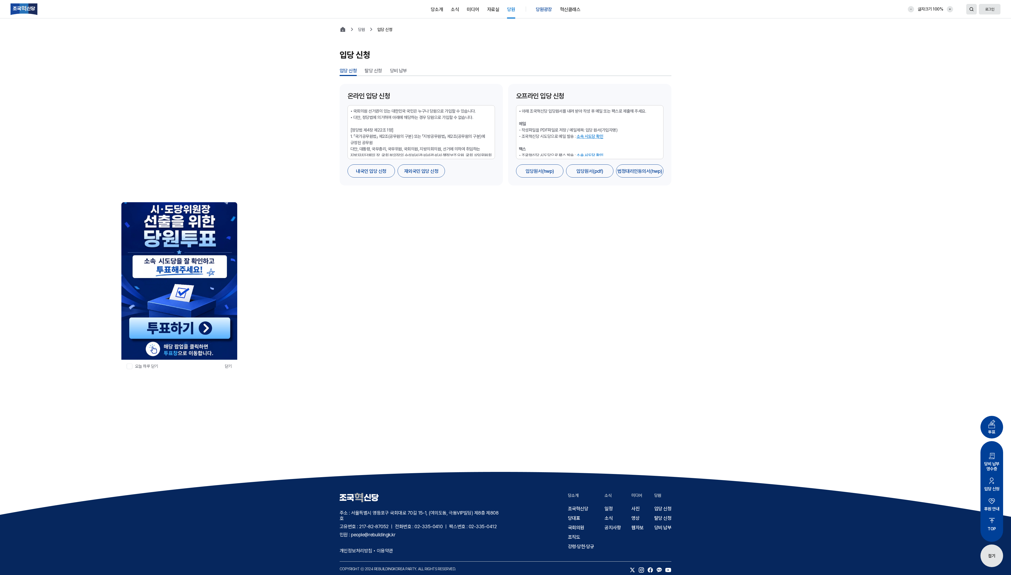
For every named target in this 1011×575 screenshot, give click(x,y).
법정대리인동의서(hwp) (639, 171)
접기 (991, 555)
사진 (635, 508)
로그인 (989, 9)
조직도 (574, 537)
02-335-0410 (428, 526)
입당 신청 (348, 70)
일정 (608, 508)
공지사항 (612, 527)
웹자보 (637, 527)
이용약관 (385, 550)
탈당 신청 (373, 70)
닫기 (228, 366)
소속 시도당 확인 (590, 136)
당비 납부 (398, 70)
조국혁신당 (578, 508)
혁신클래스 (570, 9)
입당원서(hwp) (540, 171)
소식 (608, 518)
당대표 (574, 518)
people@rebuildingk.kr (373, 534)
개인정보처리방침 (356, 550)
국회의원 (576, 527)
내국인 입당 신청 (371, 171)
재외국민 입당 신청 (421, 171)
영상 (635, 518)
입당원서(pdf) (589, 171)
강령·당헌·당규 (581, 546)
